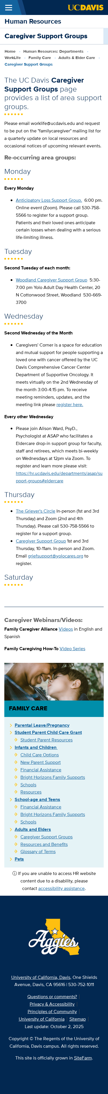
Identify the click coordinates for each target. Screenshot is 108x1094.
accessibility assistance (61, 888)
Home (10, 51)
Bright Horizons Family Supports (52, 777)
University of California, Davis (40, 977)
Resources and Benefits (44, 844)
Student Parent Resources (46, 740)
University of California (42, 1019)
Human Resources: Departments (53, 51)
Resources (30, 792)
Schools (28, 784)
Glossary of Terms (38, 851)
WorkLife (13, 57)
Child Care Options (39, 754)
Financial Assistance (40, 769)
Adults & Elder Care (76, 57)
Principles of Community (52, 1011)
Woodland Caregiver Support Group (51, 280)
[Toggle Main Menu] (8, 7)
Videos (66, 629)
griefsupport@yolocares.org (55, 556)
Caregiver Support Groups (46, 837)
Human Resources (33, 21)
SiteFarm (83, 1058)
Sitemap (77, 1019)
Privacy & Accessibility (52, 1004)
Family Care (40, 57)
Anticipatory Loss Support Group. (49, 200)
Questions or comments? (52, 996)
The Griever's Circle (35, 511)
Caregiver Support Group (41, 541)
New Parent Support (40, 762)
